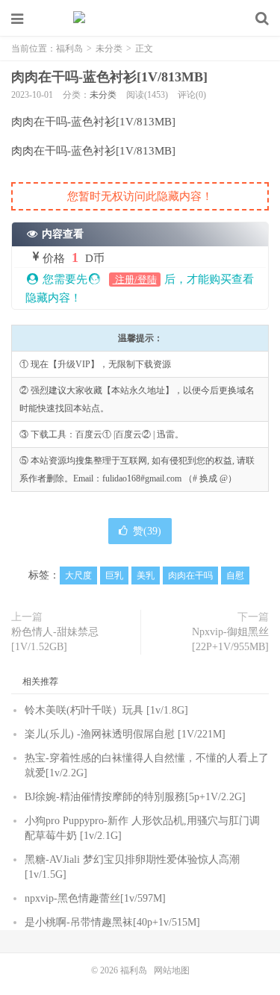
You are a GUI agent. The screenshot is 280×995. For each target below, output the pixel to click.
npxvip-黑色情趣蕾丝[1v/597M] (95, 898)
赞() (147, 531)
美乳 (146, 575)
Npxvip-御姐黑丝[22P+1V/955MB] (230, 639)
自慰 (235, 575)
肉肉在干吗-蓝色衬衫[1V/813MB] (109, 76)
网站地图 (172, 970)
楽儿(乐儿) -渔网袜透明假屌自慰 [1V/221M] (125, 734)
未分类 (109, 48)
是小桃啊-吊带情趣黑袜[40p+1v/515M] (112, 922)
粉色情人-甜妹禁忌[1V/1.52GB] (55, 639)
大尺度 (78, 575)
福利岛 (140, 18)
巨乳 (114, 575)
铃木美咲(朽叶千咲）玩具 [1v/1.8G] (106, 710)
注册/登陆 (135, 279)
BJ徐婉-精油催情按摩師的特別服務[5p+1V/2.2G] (135, 796)
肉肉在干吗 (190, 575)
